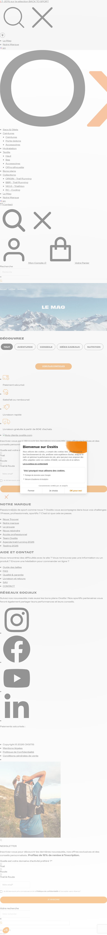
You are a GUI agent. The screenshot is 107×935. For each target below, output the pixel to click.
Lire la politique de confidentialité (35, 464)
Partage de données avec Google (38, 475)
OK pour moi (76, 491)
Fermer (31, 491)
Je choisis (53, 491)
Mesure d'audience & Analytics (36, 479)
